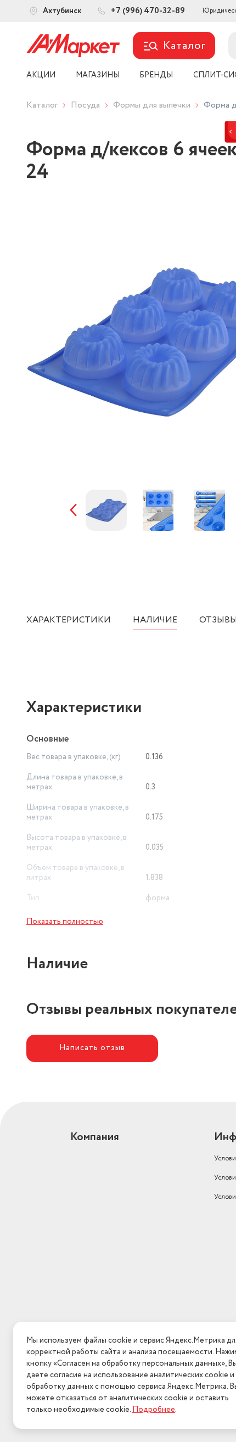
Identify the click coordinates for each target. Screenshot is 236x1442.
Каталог (42, 105)
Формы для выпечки (151, 105)
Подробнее (153, 1409)
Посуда (85, 105)
